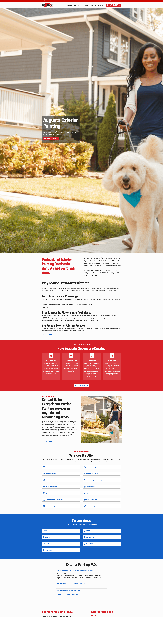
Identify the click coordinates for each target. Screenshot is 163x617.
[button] (51, 138)
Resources (93, 5)
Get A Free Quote (112, 5)
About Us (100, 5)
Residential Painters (71, 5)
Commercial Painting (83, 5)
